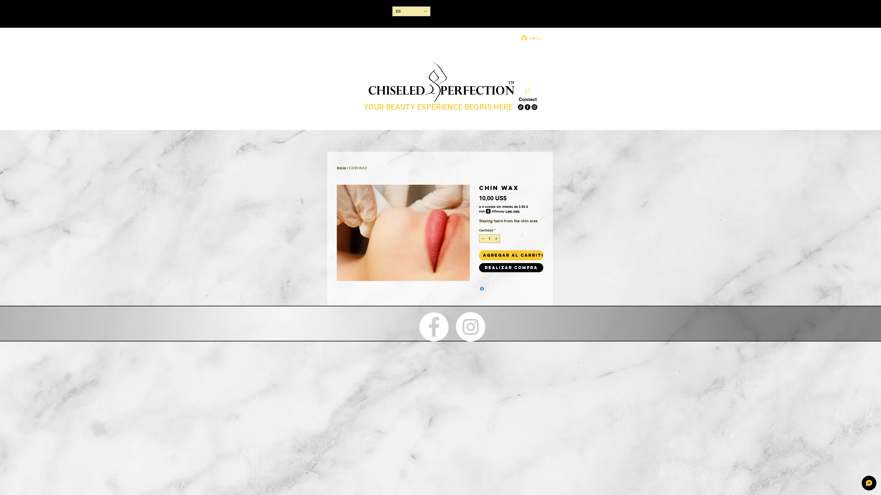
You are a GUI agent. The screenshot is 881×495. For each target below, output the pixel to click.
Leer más (512, 211)
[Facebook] (527, 107)
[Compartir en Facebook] (482, 289)
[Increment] (496, 239)
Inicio (341, 168)
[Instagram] (534, 107)
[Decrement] (482, 239)
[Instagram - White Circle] (470, 326)
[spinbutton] (489, 239)
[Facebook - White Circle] (434, 326)
